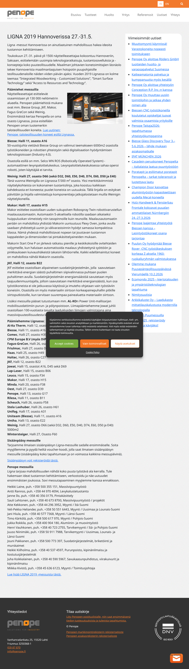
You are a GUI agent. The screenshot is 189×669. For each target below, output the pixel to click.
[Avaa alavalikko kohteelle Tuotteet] (100, 15)
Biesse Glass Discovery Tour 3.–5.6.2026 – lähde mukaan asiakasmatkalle (153, 146)
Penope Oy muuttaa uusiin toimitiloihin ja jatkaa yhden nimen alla (151, 100)
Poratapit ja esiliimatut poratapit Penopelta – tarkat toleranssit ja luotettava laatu (154, 177)
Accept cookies (64, 343)
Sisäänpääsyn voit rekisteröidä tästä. (32, 460)
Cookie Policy (92, 352)
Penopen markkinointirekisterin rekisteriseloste (94, 632)
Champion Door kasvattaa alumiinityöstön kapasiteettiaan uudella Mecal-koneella (154, 192)
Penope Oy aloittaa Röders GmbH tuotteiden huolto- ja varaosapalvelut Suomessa (155, 64)
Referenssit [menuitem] (145, 15)
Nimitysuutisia (142, 295)
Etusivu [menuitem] (76, 15)
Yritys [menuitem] (125, 15)
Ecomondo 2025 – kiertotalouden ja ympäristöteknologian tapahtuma (155, 284)
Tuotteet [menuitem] (91, 15)
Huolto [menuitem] (109, 15)
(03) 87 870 (13, 647)
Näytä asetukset (125, 343)
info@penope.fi (16, 651)
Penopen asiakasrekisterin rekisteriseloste (91, 636)
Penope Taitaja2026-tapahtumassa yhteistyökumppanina (147, 131)
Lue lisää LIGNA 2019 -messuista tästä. (34, 574)
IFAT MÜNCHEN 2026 (146, 156)
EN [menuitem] (167, 4)
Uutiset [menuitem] (162, 15)
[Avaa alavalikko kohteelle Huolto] (117, 15)
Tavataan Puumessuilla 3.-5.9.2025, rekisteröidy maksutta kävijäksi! (148, 320)
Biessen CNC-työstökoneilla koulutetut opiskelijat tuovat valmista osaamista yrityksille (152, 115)
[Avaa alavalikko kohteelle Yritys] (133, 15)
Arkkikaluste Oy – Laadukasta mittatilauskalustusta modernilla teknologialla (154, 305)
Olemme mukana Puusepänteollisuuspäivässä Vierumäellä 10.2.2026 (151, 269)
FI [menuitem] (160, 4)
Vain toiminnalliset (94, 343)
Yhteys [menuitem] (175, 15)
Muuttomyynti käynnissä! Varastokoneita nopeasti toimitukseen (149, 49)
